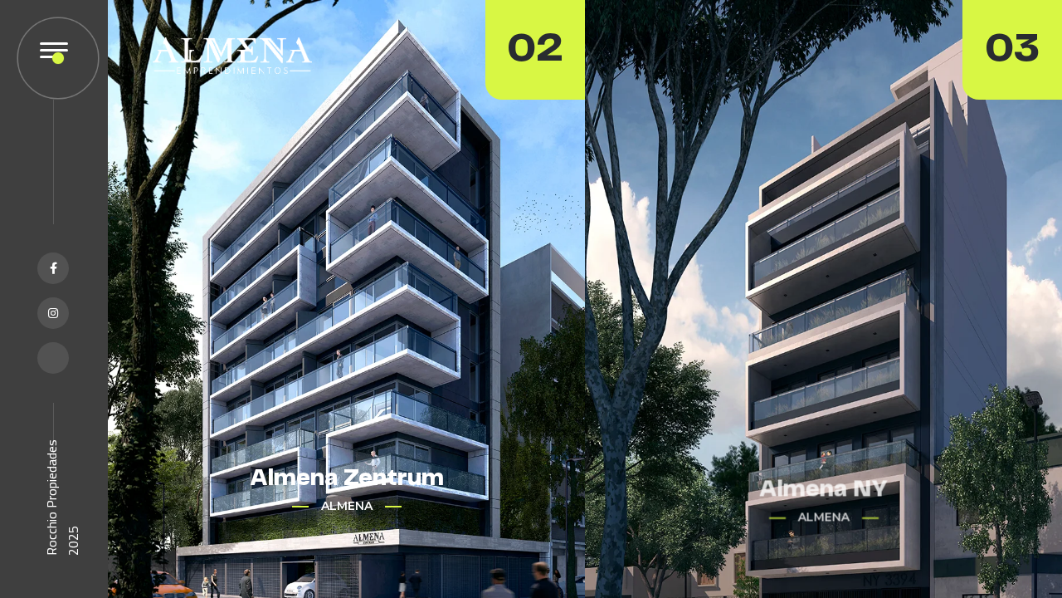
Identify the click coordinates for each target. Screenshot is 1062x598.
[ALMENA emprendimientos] (232, 54)
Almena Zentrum (347, 479)
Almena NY (823, 479)
